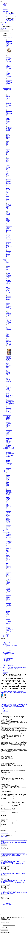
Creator (7, 478)
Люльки (7, 54)
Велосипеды (8, 535)
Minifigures (8, 493)
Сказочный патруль (8, 309)
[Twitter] (2, 695)
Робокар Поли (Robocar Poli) (8, 164)
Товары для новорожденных (9, 656)
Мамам (4, 657)
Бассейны (8, 619)
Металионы (8, 156)
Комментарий (4, 927)
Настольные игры (8, 108)
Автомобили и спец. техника (8, 392)
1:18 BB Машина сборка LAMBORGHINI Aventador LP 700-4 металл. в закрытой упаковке (14, 893)
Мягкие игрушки (7, 413)
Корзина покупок (9, 19)
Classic (7, 476)
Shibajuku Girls (8, 332)
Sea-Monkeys (8, 137)
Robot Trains (7, 144)
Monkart (7, 139)
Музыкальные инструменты (9, 248)
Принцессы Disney (8, 321)
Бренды (5, 5)
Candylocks (8, 344)
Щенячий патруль (8, 190)
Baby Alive (8, 315)
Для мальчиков (8, 98)
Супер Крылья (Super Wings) (7, 174)
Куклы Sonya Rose (9, 286)
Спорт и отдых (6, 530)
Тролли (7, 228)
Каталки (7, 74)
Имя (1, 926)
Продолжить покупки (5, 932)
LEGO (4, 470)
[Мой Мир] (5, 695)
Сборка (7, 405)
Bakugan (7, 193)
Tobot (7, 152)
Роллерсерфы (9, 579)
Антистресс (8, 252)
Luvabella (8, 359)
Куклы (4, 259)
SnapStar (7, 277)
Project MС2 (8, 348)
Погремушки (9, 77)
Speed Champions (8, 504)
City (6, 473)
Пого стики (7, 563)
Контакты (5, 9)
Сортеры (8, 59)
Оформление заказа (10, 20)
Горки (7, 615)
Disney (7, 432)
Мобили (7, 46)
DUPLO (7, 480)
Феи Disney (8, 313)
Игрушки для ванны (8, 71)
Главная (5, 3)
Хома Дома (8, 441)
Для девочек (7, 93)
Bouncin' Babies (7, 328)
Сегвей (7, 634)
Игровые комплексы (8, 605)
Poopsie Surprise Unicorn (7, 270)
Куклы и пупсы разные (8, 370)
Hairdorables (8, 293)
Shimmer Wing (7, 337)
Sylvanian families (8, 150)
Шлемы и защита (8, 583)
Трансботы (8, 179)
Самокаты (8, 559)
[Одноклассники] (4, 695)
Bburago (13, 799)
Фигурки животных (8, 237)
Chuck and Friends (8, 201)
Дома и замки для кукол (8, 377)
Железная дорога (8, 124)
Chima (7, 529)
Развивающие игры (9, 114)
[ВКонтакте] (1, 695)
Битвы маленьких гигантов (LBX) (8, 221)
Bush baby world (8, 426)
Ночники (8, 57)
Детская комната (6, 660)
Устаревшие (5, 662)
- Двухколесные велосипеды (9, 537)
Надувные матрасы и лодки (8, 612)
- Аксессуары (8, 547)
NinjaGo (7, 500)
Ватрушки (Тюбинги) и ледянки (8, 590)
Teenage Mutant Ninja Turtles (8, 519)
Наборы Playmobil (8, 132)
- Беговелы (8, 545)
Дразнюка (8, 446)
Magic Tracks (6, 635)
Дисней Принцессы (8, 524)
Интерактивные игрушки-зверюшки (9, 460)
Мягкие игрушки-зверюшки (8, 421)
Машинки (5, 384)
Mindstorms (8, 491)
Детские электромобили (9, 631)
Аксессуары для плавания (8, 626)
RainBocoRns (9, 430)
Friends (7, 485)
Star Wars (8, 213)
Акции (4, 4)
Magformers (8, 231)
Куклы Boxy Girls (8, 282)
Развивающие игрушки (9, 83)
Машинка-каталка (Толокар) (8, 555)
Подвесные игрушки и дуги (8, 66)
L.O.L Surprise (7, 264)
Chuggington (8, 205)
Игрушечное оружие (8, 242)
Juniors (7, 487)
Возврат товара (6, 903)
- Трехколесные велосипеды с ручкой (9, 541)
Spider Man (7, 209)
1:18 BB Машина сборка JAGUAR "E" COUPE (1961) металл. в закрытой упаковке (12, 883)
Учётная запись (6, 11)
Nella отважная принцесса (8, 303)
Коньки (7, 575)
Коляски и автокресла (8, 658)
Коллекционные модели (9, 398)
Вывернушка (9, 438)
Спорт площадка (8, 599)
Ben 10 (7, 196)
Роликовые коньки (8, 573)
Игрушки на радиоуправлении (10, 452)
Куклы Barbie (7, 363)
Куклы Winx (8, 275)
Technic (7, 513)
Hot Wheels (8, 412)
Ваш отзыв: (3, 824)
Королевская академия (8, 356)
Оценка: (2, 820)
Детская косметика (8, 118)
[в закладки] (8, 866)
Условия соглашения (7, 904)
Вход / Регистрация (10, 13)
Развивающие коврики (9, 44)
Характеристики (6, 710)
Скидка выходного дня (8, 665)
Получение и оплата (7, 6)
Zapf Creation (8, 341)
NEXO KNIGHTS (8, 498)
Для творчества (8, 102)
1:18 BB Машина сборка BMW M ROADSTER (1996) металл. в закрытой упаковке (12, 864)
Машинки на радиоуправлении (10, 403)
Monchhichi (8, 297)
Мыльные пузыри (8, 257)
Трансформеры (9, 226)
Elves (7, 483)
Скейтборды (8, 567)
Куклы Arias (8, 290)
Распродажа (5, 636)
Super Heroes (8, 511)
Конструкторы (9, 128)
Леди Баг (8, 323)
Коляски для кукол (8, 382)
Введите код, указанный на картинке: (9, 827)
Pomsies (7, 434)
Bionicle (7, 527)
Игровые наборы (7, 88)
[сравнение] (9, 866)
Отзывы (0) (5, 711)
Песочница (8, 86)
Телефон (2, 924)
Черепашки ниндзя (8, 184)
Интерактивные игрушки (8, 447)
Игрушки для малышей (8, 37)
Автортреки (8, 409)
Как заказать (6, 7)
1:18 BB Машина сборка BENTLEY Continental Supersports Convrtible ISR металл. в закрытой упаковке (14, 855)
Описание (5, 708)
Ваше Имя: (3, 821)
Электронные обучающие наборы (9, 468)
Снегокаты (8, 595)
